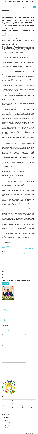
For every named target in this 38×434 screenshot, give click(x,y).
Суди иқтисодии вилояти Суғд (19, 1)
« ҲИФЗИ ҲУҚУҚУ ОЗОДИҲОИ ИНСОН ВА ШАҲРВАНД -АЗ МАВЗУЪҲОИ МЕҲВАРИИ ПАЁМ (18, 247)
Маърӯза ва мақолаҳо (10, 15)
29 (8, 409)
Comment (4, 256)
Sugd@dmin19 (10, 35)
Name (3, 271)
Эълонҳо (5, 322)
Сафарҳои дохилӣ (6, 311)
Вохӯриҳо (5, 309)
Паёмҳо (4, 308)
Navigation (6, 12)
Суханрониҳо (5, 310)
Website (3, 277)
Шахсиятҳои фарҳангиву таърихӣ (9, 330)
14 (3, 405)
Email (3, 274)
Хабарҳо (5, 318)
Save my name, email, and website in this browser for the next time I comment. (17, 280)
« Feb (3, 411)
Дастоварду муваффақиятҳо (8, 327)
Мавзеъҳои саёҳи (6, 329)
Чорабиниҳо (5, 319)
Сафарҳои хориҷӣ (6, 313)
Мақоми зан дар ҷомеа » (29, 248)
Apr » (6, 411)
